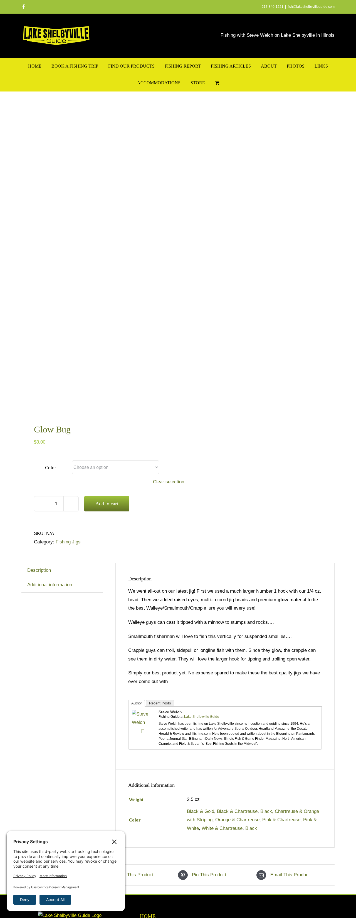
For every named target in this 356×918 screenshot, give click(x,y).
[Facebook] (143, 731)
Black (251, 828)
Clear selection (168, 481)
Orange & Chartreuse (237, 819)
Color (50, 467)
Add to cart (106, 503)
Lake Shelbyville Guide (201, 717)
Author (136, 703)
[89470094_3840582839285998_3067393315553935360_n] (96, 255)
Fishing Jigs (68, 542)
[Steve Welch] (143, 714)
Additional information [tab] (49, 584)
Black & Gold (200, 811)
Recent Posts (160, 703)
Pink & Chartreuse (281, 819)
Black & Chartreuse (237, 811)
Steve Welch (170, 712)
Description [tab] (39, 570)
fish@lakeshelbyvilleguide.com (311, 7)
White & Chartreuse (222, 828)
